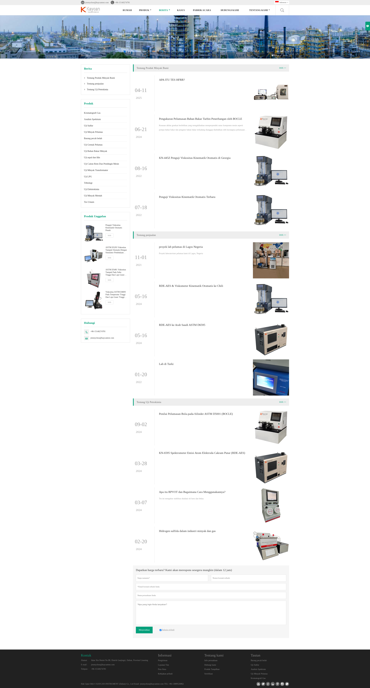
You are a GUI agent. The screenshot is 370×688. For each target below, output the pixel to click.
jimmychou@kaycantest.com (97, 2)
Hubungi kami (230, 10)
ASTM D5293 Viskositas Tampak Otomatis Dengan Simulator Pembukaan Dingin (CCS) (116, 250)
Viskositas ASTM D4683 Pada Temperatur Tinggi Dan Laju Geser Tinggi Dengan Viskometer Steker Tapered (116, 295)
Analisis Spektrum (92, 119)
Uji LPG (88, 176)
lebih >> (282, 68)
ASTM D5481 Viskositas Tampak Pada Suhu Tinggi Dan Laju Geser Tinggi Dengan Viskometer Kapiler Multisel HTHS (116, 272)
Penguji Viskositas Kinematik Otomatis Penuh (114, 227)
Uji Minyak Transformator (96, 170)
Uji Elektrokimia (91, 189)
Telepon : (85, 669)
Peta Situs (162, 669)
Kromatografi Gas (92, 113)
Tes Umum (89, 202)
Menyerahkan (144, 630)
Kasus (181, 10)
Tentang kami (258, 10)
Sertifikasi (208, 674)
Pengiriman (162, 660)
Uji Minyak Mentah (93, 195)
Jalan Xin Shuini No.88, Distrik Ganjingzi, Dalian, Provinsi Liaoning (119, 660)
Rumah (127, 10)
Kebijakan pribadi (165, 674)
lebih (109, 235)
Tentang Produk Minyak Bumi (101, 78)
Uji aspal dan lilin (92, 157)
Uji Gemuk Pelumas (93, 144)
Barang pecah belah (93, 138)
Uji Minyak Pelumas (93, 132)
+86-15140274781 (122, 2)
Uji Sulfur (88, 125)
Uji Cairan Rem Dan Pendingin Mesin (101, 164)
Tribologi (88, 183)
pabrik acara (202, 10)
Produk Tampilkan (212, 669)
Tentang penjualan (95, 83)
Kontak (86, 655)
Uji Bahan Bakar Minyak (95, 151)
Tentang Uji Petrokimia (97, 89)
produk (144, 10)
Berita (163, 10)
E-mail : (84, 665)
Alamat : (84, 660)
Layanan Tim (163, 665)
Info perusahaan (210, 660)
